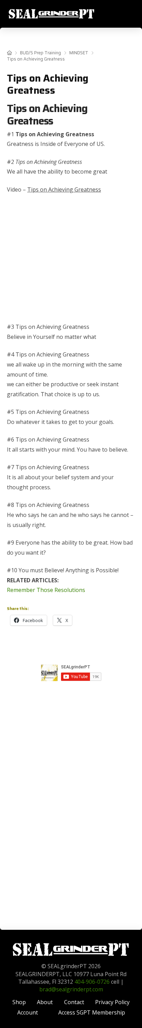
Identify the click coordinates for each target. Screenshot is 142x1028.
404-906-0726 (92, 981)
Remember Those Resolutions (46, 590)
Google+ (71, 689)
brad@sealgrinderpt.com (71, 989)
